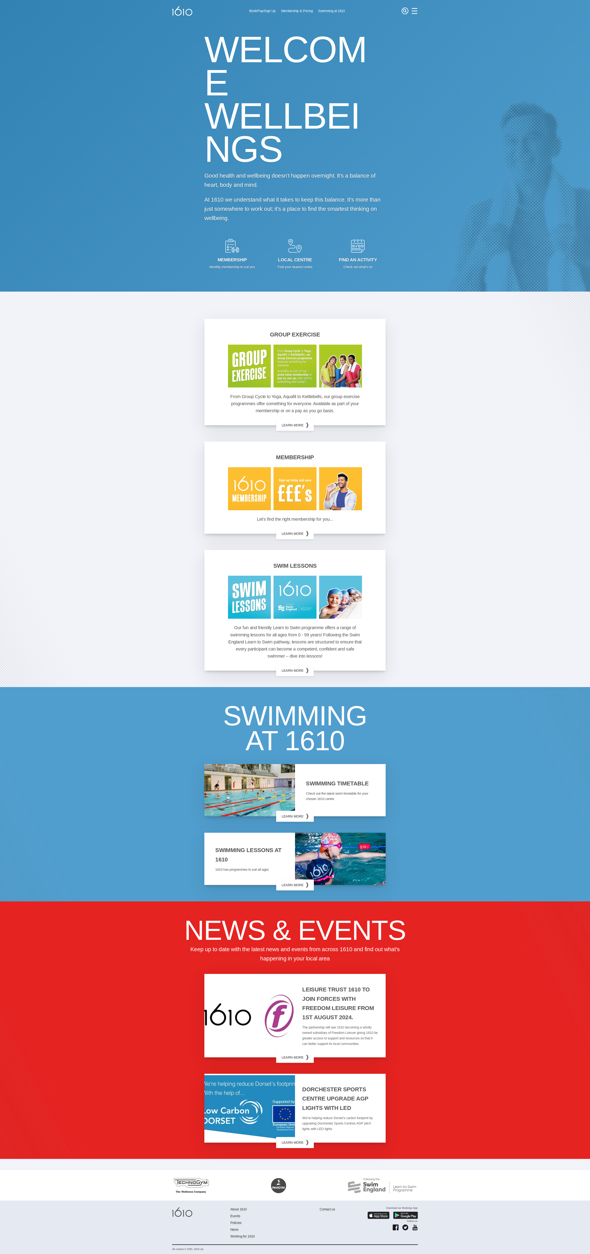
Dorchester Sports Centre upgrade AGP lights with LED (335, 1098)
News (234, 1229)
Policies (236, 1223)
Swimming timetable (337, 783)
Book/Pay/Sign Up (262, 11)
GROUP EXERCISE (295, 334)
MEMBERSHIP (295, 457)
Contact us (327, 1209)
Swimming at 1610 (331, 11)
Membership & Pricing (297, 11)
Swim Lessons (295, 565)
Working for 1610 (242, 1236)
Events (235, 1216)
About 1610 (238, 1209)
